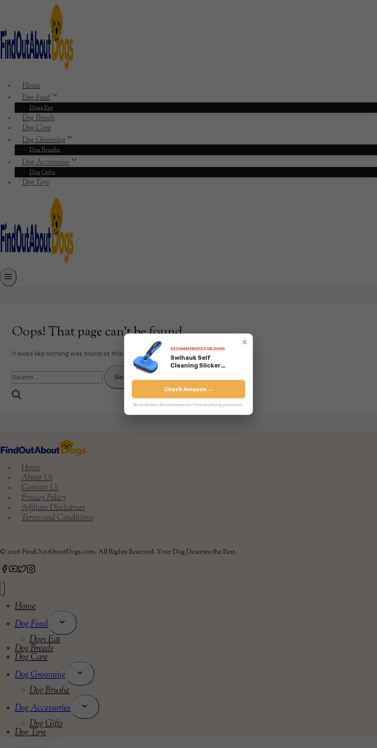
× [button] (244, 341)
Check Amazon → (188, 389)
